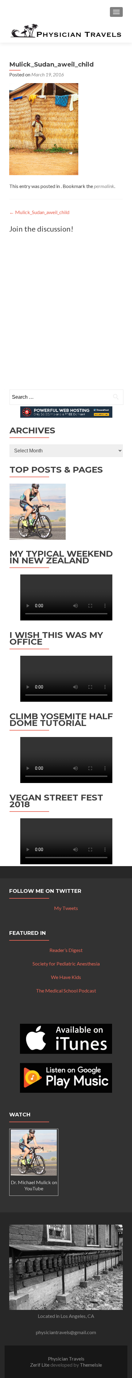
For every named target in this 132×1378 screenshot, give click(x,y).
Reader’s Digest (66, 950)
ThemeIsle (91, 1365)
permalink (104, 186)
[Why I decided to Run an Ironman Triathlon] (38, 512)
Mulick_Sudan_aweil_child (39, 212)
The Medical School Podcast (66, 990)
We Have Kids (66, 977)
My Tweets (66, 908)
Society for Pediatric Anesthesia (66, 963)
